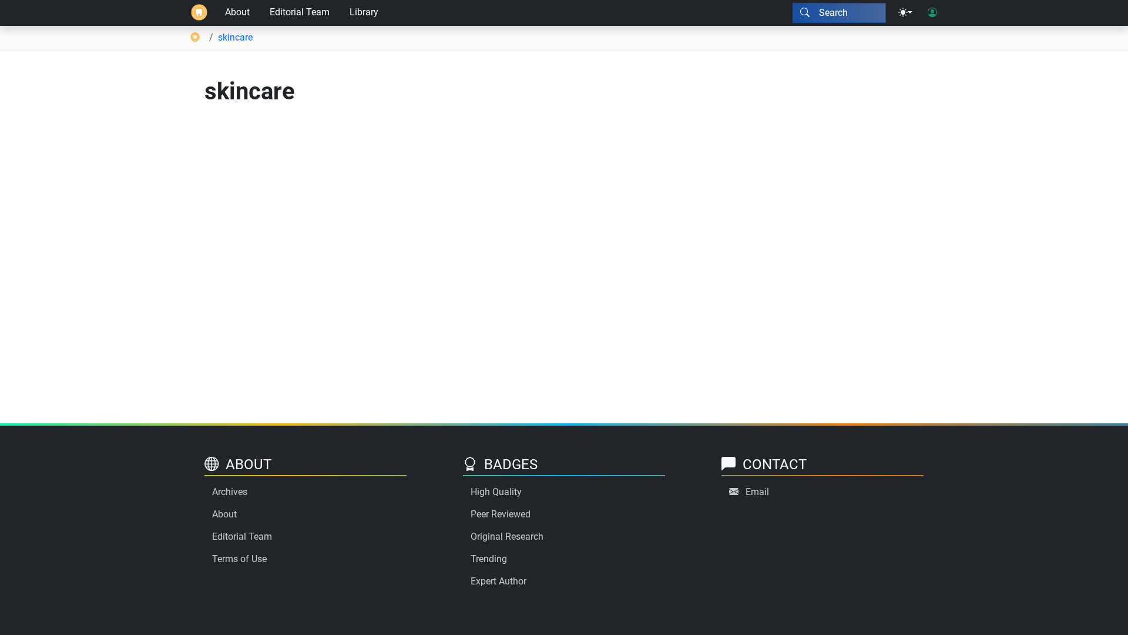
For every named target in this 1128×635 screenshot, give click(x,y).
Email (757, 491)
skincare (235, 37)
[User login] (932, 13)
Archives (229, 491)
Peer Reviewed (501, 514)
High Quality (496, 491)
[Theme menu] (905, 13)
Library (364, 12)
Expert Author (498, 581)
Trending (489, 558)
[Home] (199, 13)
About (237, 12)
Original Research (507, 536)
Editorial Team (300, 12)
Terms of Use (239, 558)
